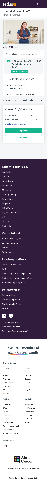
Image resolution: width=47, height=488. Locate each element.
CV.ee (5, 412)
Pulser (27, 422)
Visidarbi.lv (7, 419)
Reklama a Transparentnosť (15, 331)
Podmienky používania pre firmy (16, 273)
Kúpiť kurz (23, 130)
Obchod (6, 176)
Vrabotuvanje (30, 412)
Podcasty (6, 226)
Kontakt (6, 308)
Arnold (27, 368)
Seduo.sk (28, 379)
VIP (3, 217)
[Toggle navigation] (36, 4)
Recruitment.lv (8, 430)
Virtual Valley (30, 419)
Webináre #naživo (10, 243)
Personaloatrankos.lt (11, 426)
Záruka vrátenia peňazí (15, 124)
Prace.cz (6, 379)
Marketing (6, 190)
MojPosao (29, 404)
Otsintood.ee (8, 422)
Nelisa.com (7, 393)
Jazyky (5, 221)
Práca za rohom (9, 383)
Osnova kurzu (12, 54)
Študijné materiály (29, 54)
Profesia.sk (7, 372)
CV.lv (5, 408)
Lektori (5, 247)
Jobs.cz (6, 368)
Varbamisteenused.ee (11, 433)
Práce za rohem (9, 386)
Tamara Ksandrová (11, 15)
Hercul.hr (28, 415)
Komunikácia (7, 181)
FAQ (4, 269)
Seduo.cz (28, 375)
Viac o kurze (23, 137)
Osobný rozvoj (9, 194)
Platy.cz (28, 383)
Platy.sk (28, 386)
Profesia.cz (7, 375)
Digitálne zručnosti (10, 212)
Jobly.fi (6, 446)
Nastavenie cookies (11, 326)
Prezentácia (7, 185)
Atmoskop (7, 390)
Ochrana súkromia (10, 322)
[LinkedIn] (4, 316)
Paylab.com (29, 390)
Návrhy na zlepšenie (11, 304)
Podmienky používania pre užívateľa (18, 278)
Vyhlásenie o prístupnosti (13, 282)
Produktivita (7, 199)
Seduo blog (7, 252)
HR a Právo (7, 208)
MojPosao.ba (30, 408)
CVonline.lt (7, 404)
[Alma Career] (23, 459)
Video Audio (11, 47)
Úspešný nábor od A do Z (16, 11)
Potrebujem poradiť (11, 299)
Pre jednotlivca (9, 295)
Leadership (7, 172)
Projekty (6, 203)
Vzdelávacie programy (12, 238)
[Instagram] (11, 316)
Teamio (28, 372)
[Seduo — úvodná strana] (9, 4)
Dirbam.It (6, 415)
